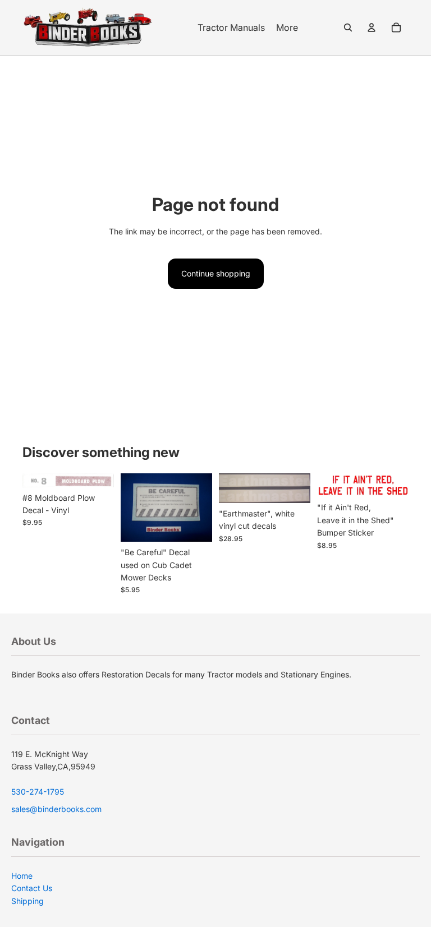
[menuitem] (287, 27)
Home (22, 875)
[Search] (348, 27)
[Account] (371, 27)
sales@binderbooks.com (56, 809)
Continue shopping (215, 273)
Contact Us (31, 888)
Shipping (27, 901)
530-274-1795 (37, 791)
